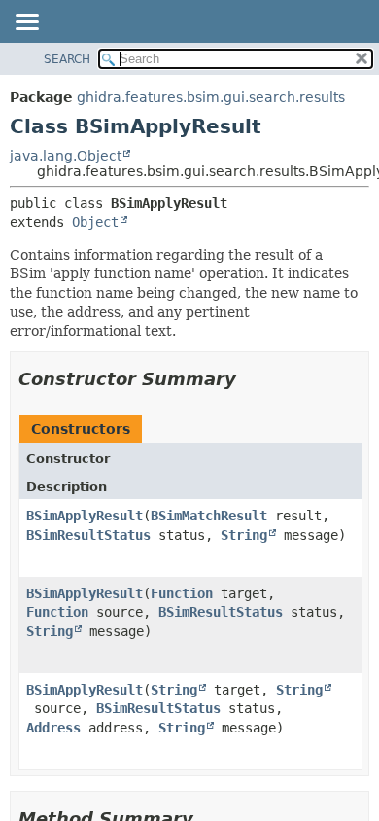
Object (95, 222)
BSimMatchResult (209, 515)
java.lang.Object (65, 155)
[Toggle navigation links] (26, 23)
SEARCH (67, 59)
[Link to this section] (250, 379)
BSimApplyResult (84, 515)
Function (182, 593)
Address (53, 727)
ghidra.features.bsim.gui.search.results (211, 97)
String (244, 535)
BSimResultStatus (88, 535)
